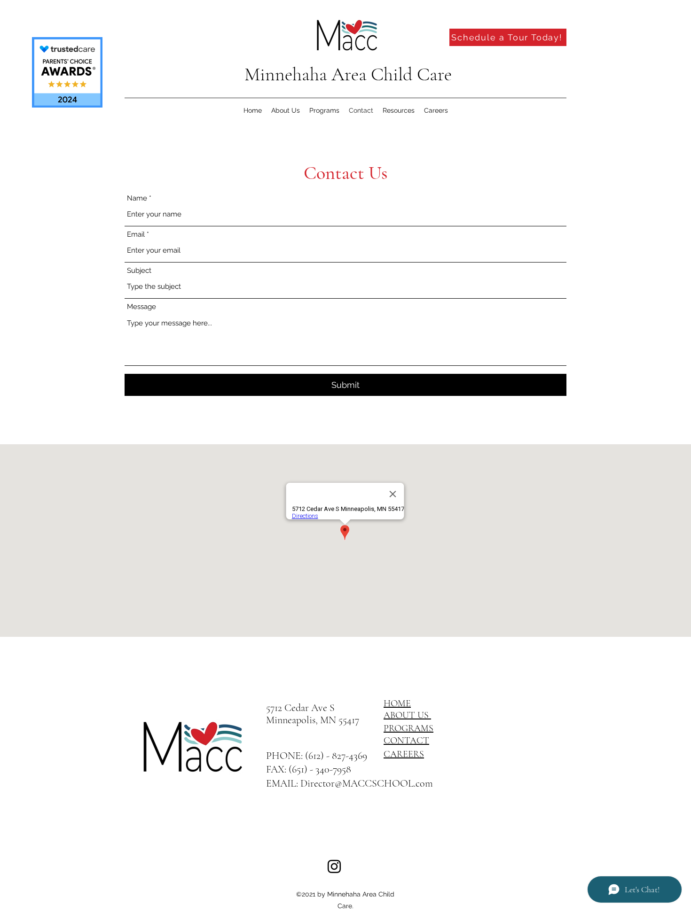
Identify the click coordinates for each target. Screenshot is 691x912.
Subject (139, 270)
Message (141, 306)
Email (136, 234)
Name (137, 198)
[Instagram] (334, 866)
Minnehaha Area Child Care (348, 74)
